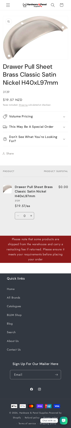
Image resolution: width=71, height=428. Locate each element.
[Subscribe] (56, 374)
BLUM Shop (14, 315)
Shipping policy (48, 423)
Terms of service (27, 423)
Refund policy (32, 417)
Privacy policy (50, 417)
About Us (13, 341)
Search (11, 332)
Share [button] (10, 153)
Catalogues (14, 306)
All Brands (13, 298)
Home (11, 289)
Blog (10, 324)
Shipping (23, 104)
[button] (8, 5)
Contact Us (14, 350)
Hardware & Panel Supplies (33, 412)
